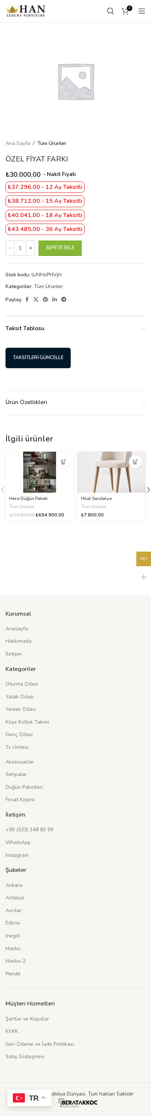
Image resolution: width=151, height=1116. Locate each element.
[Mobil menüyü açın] (142, 11)
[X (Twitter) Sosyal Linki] (36, 300)
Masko (13, 948)
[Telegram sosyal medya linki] (64, 300)
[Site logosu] (25, 10)
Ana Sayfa (17, 143)
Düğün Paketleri (24, 787)
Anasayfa (16, 628)
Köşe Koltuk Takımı (27, 722)
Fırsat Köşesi (20, 799)
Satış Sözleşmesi (25, 1056)
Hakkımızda (18, 641)
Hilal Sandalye (96, 498)
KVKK (11, 1031)
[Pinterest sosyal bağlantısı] (45, 300)
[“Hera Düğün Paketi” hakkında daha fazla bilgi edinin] (63, 461)
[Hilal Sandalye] (111, 472)
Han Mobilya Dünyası (60, 1093)
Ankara (13, 885)
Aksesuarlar (19, 761)
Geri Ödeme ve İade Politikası (39, 1044)
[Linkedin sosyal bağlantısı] (54, 300)
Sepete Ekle (60, 248)
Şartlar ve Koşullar (27, 1018)
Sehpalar (16, 774)
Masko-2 (15, 961)
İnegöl (12, 935)
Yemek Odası (20, 709)
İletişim (13, 653)
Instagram (17, 855)
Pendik (13, 973)
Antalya (14, 897)
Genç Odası (19, 734)
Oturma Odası (21, 683)
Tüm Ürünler (51, 143)
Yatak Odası (19, 696)
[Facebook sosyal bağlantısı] (26, 300)
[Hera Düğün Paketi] (39, 472)
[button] (135, 461)
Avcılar (13, 910)
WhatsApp (18, 842)
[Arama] (110, 11)
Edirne (12, 922)
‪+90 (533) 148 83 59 (29, 829)
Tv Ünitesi (17, 747)
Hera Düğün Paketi (28, 498)
